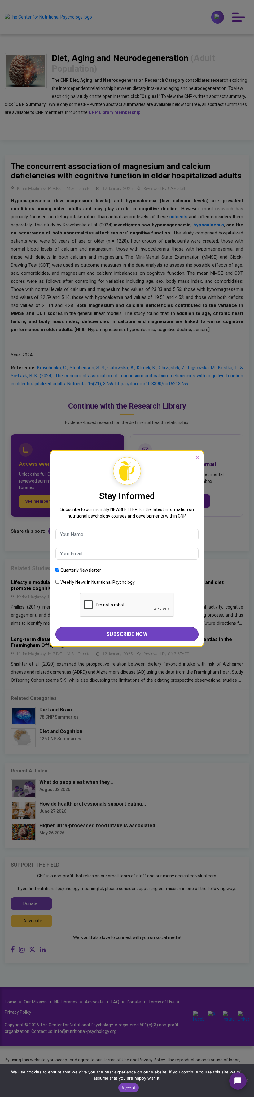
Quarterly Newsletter (80, 570)
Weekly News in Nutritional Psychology (97, 582)
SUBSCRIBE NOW (127, 634)
